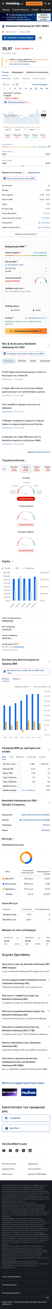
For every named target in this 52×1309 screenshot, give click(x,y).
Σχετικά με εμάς (9, 1164)
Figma (48, 937)
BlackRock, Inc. (9, 920)
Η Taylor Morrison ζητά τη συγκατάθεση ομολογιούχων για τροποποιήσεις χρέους (23, 390)
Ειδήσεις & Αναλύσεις (37, 72)
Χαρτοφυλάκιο (34, 1169)
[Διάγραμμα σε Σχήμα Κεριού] (4, 84)
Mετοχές (6, 10)
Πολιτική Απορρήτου (9, 1285)
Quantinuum (29, 937)
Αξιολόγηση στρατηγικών (19, 64)
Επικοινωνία (7, 1174)
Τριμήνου (16, 679)
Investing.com (7, 412)
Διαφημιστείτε (8, 1169)
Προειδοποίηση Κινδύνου (11, 1293)
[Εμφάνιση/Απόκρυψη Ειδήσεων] (17, 84)
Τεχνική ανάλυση (13, 460)
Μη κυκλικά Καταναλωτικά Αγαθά (34, 820)
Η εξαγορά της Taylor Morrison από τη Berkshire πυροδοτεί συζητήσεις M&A (21, 439)
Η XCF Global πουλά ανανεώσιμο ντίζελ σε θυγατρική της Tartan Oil (24, 374)
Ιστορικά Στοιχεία (39, 78)
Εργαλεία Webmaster (37, 1174)
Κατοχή (7, 838)
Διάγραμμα (17, 72)
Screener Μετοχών (20, 10)
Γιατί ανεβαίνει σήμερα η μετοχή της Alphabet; (21, 406)
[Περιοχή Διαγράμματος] (8, 84)
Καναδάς (46, 830)
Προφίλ (16, 78)
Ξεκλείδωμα (42, 147)
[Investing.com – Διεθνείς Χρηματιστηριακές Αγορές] (14, 3)
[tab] (14, 468)
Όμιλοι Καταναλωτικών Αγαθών (35, 815)
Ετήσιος (5, 679)
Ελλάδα (35, 10)
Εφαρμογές (33, 1164)
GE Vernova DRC (10, 937)
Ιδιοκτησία (26, 78)
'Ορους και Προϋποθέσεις (11, 1277)
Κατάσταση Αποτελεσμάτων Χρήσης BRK (20, 661)
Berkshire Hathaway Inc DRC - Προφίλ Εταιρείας (20, 802)
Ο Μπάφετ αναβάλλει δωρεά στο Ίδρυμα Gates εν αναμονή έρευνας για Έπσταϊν (23, 422)
